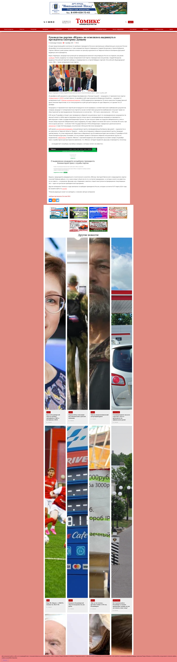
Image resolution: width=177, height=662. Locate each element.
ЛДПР (62, 98)
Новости (22, 29)
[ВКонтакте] (50, 200)
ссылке (64, 188)
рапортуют (52, 126)
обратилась (62, 137)
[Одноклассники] (54, 200)
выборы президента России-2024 (59, 196)
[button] (130, 22)
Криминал (145, 29)
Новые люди (53, 98)
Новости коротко (8, 29)
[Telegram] (51, 22)
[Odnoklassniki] (46, 22)
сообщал (52, 58)
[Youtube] (49, 22)
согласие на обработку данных (128, 656)
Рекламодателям (159, 29)
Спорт (48, 600)
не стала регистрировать (64, 129)
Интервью (45, 29)
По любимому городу (100, 29)
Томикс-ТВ (86, 29)
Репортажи (33, 29)
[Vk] (44, 22)
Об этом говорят (72, 29)
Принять (5, 660)
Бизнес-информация (118, 29)
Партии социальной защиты (70, 100)
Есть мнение (133, 29)
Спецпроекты (58, 29)
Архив (171, 29)
